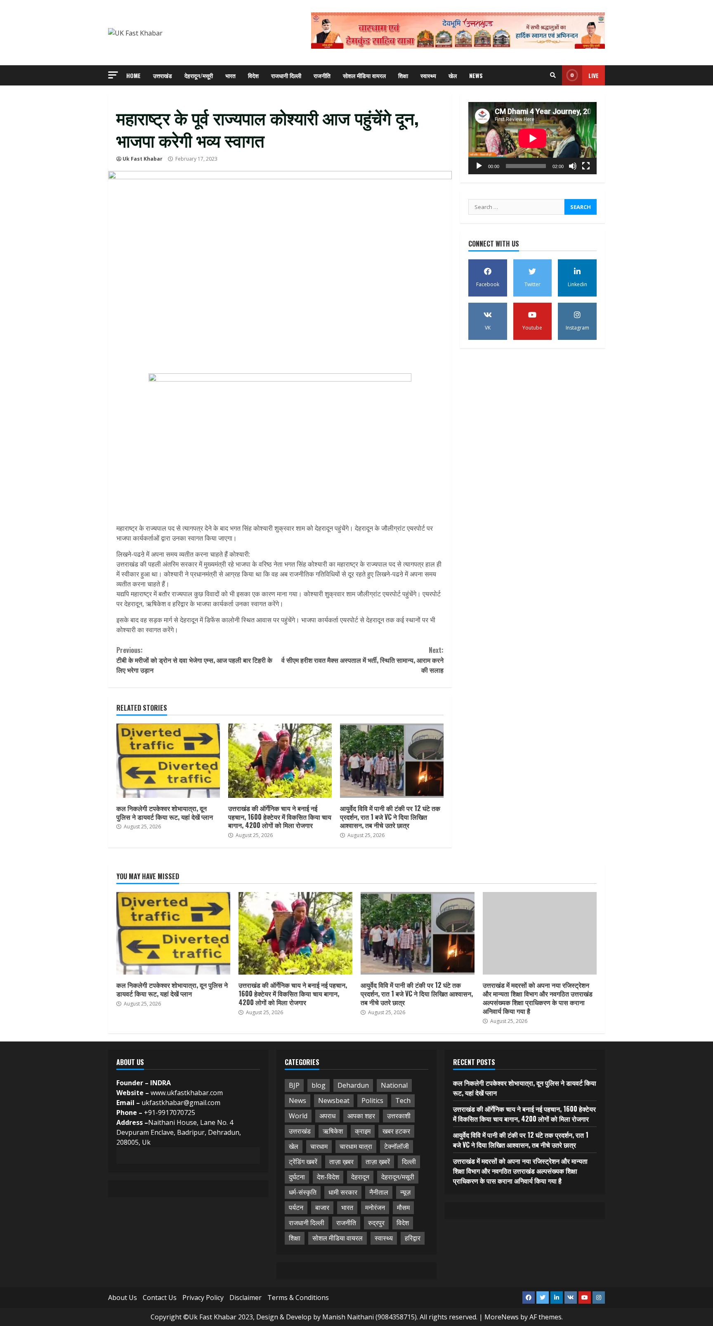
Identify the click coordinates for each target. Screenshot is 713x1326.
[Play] (479, 166)
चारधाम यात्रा (356, 1146)
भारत (230, 75)
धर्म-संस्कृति (302, 1192)
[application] (532, 138)
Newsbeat (333, 1100)
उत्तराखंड (162, 75)
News (476, 75)
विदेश (253, 75)
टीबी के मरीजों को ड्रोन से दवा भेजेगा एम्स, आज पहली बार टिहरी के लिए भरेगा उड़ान (194, 660)
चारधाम (319, 1146)
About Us (122, 1297)
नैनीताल (378, 1192)
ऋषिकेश (333, 1131)
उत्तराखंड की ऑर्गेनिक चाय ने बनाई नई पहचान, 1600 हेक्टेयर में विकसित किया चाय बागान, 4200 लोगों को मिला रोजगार (280, 760)
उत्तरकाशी (399, 1115)
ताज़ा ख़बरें (378, 1161)
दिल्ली (409, 1161)
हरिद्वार (412, 1238)
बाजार (322, 1207)
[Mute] (573, 166)
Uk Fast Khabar (143, 158)
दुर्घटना (297, 1176)
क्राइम (363, 1131)
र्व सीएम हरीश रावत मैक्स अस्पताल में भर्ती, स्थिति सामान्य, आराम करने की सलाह (362, 660)
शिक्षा (403, 75)
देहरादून (360, 1176)
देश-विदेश (328, 1176)
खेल (453, 75)
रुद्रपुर (376, 1222)
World (298, 1115)
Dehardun (353, 1085)
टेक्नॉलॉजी (396, 1146)
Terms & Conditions (298, 1297)
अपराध (327, 1115)
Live (593, 75)
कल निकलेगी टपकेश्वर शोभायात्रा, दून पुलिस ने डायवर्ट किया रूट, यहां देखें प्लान (168, 760)
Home (133, 75)
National (394, 1085)
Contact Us (160, 1297)
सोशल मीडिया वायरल (364, 75)
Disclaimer (245, 1297)
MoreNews (501, 1316)
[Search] (553, 75)
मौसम (403, 1207)
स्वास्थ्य (428, 75)
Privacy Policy (203, 1297)
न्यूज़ (405, 1192)
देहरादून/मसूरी (198, 75)
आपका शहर (361, 1115)
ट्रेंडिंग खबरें (303, 1161)
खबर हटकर (396, 1131)
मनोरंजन (375, 1207)
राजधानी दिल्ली (286, 75)
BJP (294, 1085)
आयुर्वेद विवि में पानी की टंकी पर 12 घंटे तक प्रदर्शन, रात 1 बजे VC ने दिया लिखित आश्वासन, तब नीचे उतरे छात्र (392, 760)
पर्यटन (296, 1207)
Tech (403, 1100)
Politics (372, 1100)
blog (319, 1085)
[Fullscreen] (586, 166)
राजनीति (322, 75)
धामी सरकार (342, 1192)
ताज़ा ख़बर (341, 1161)
